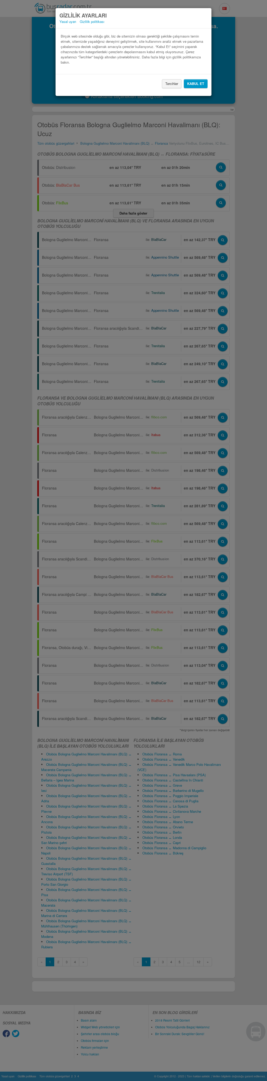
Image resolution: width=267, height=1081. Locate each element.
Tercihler (171, 83)
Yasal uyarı (67, 21)
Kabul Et (195, 83)
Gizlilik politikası (92, 21)
